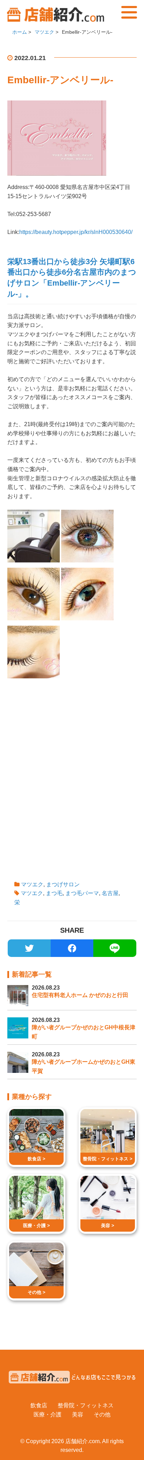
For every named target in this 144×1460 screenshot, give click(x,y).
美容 (77, 1414)
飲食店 (38, 1405)
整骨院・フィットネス (86, 1405)
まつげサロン (63, 884)
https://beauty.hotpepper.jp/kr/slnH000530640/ (75, 232)
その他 (102, 1414)
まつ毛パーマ (82, 893)
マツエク (32, 884)
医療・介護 (48, 1414)
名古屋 (110, 893)
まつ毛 (54, 893)
